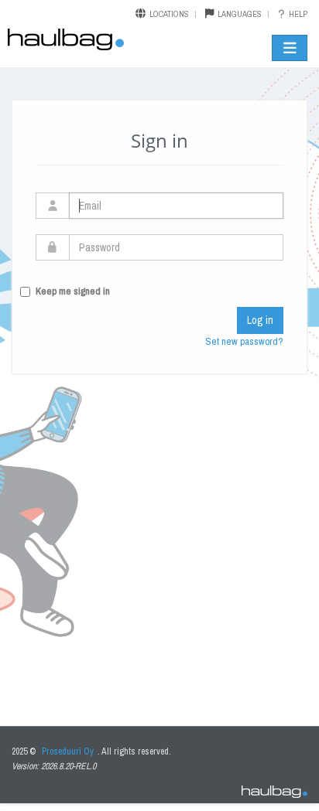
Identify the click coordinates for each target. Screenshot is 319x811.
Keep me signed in (73, 291)
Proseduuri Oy (68, 751)
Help (296, 14)
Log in (260, 320)
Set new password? (244, 341)
